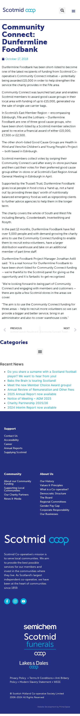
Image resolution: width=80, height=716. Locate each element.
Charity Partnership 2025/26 (27, 403)
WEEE (57, 682)
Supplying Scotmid (15, 452)
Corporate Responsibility (54, 510)
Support (10, 428)
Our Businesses (49, 514)
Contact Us (10, 435)
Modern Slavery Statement (35, 682)
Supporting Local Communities (14, 489)
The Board (46, 497)
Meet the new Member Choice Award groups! (39, 385)
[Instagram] (15, 601)
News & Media (12, 498)
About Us (46, 474)
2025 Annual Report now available (31, 394)
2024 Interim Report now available (31, 407)
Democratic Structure (53, 493)
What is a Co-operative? (54, 489)
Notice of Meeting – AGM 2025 (29, 398)
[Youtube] (23, 601)
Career (8, 444)
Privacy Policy (18, 678)
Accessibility (11, 440)
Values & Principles (51, 485)
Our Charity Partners (16, 494)
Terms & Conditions (41, 678)
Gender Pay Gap (50, 505)
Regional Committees (53, 501)
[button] (62, 10)
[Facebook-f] (7, 601)
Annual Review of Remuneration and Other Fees (40, 389)
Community (12, 474)
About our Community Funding (17, 482)
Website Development (46, 707)
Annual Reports (13, 448)
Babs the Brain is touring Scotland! (31, 380)
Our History (47, 481)
